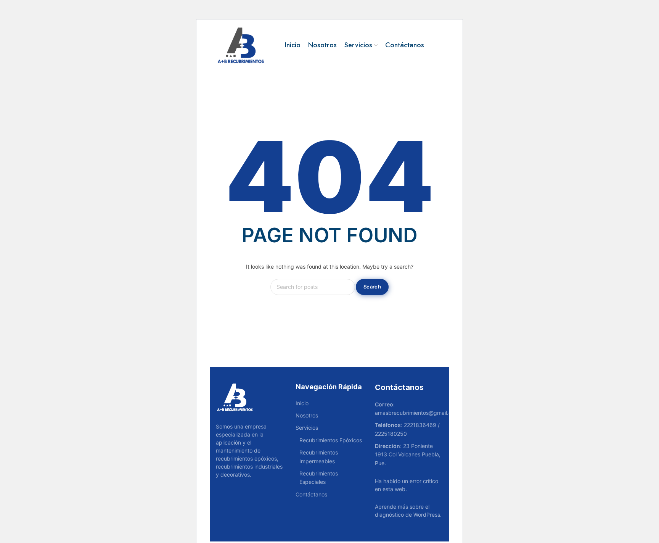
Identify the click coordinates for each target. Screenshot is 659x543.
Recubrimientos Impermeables (318, 456)
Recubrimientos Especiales (318, 477)
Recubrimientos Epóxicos (330, 440)
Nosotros (307, 415)
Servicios (307, 427)
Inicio (302, 403)
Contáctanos (311, 494)
